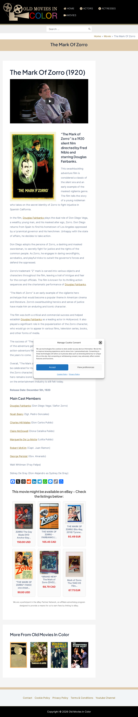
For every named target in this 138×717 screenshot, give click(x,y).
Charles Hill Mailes (20, 422)
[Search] (89, 29)
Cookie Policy (62, 374)
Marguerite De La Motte (23, 439)
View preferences (85, 367)
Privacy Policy (74, 374)
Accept (52, 367)
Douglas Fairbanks (33, 217)
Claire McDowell (19, 431)
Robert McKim (18, 447)
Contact (27, 697)
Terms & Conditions (82, 697)
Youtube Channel (105, 697)
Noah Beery (16, 414)
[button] (100, 342)
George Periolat (19, 456)
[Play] (49, 101)
